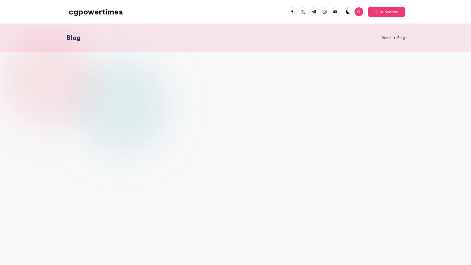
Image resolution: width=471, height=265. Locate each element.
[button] (386, 12)
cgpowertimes (96, 11)
